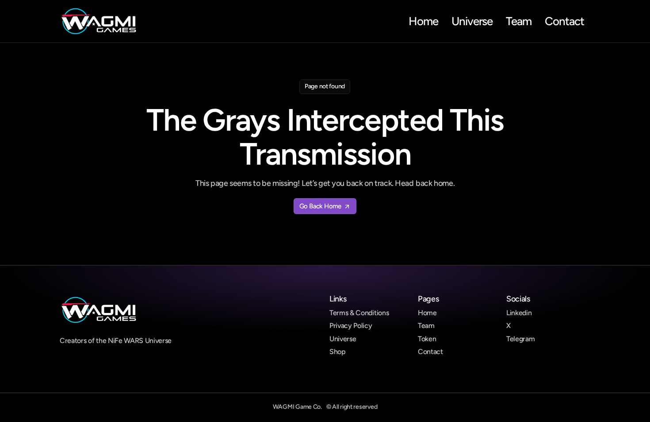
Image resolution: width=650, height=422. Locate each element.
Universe (342, 339)
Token (427, 339)
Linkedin (518, 313)
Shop (337, 351)
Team (426, 325)
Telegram (520, 339)
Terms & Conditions (359, 313)
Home (427, 313)
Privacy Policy (350, 325)
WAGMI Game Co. (297, 407)
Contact (430, 351)
